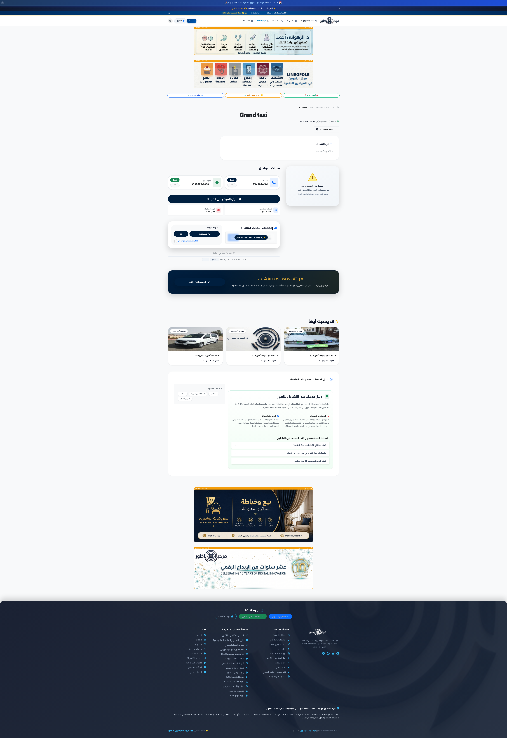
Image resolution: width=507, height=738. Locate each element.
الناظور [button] (278, 20)
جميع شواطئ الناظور (235, 672)
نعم (213, 259)
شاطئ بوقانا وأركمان (235, 668)
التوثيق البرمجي (195, 672)
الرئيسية (336, 107)
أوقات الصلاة (280, 662)
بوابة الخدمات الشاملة (234, 681)
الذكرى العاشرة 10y (194, 662)
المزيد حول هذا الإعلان (201, 27)
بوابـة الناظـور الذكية (235, 677)
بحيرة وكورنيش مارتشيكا (232, 654)
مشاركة (203, 234)
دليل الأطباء (281, 649)
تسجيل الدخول (279, 616)
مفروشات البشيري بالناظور (179, 730)
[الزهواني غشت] (253, 42)
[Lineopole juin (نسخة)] (253, 75)
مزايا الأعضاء (224, 616)
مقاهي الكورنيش (236, 691)
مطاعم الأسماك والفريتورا (233, 686)
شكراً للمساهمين (195, 667)
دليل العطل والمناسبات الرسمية (228, 640)
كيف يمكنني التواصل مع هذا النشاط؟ (309, 445)
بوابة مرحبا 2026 (237, 695)
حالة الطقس (281, 667)
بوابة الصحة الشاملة (278, 653)
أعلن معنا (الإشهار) (194, 658)
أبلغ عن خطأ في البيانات (222, 253)
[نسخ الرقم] (232, 185)
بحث (190, 20)
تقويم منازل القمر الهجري (274, 672)
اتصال (231, 180)
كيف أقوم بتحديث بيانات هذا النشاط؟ (310, 461)
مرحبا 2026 (261, 20)
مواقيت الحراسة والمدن (276, 676)
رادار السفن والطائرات (276, 658)
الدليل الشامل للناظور (233, 635)
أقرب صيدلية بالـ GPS (278, 639)
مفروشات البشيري (239, 8)
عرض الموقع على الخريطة (222, 199)
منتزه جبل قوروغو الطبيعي (232, 649)
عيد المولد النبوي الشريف (253, 3)
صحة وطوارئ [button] (308, 20)
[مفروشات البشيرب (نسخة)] (253, 516)
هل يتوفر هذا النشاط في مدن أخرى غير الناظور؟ (305, 453)
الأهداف (198, 639)
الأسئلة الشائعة (196, 653)
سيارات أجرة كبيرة (316, 107)
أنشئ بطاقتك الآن (198, 282)
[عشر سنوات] (253, 569)
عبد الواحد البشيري (308, 730)
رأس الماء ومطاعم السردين (233, 663)
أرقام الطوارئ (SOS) (278, 644)
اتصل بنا (246, 20)
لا (205, 259)
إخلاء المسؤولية (195, 649)
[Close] (340, 8)
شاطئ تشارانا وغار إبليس (234, 658)
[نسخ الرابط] (175, 241)
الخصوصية (198, 644)
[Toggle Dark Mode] (170, 20)
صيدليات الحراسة (279, 635)
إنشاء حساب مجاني (251, 616)
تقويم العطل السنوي (234, 645)
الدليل (328, 107)
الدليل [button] (292, 20)
